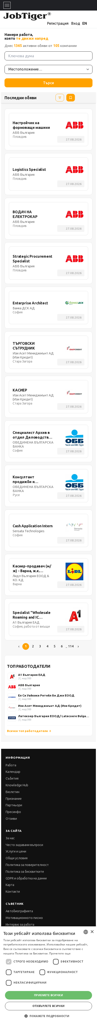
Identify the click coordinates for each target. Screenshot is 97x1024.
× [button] (92, 932)
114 (71, 646)
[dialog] (48, 975)
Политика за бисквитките (25, 871)
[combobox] (85, 932)
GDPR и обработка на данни (26, 878)
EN (84, 23)
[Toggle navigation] (7, 5)
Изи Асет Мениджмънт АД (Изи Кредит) (49, 706)
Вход (75, 23)
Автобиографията (19, 911)
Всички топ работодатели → (29, 730)
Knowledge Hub (17, 785)
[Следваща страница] (78, 646)
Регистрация (58, 23)
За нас (10, 838)
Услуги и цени (16, 851)
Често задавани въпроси (24, 845)
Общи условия (17, 858)
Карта (10, 885)
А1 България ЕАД (31, 675)
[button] (48, 1016)
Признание (14, 798)
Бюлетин (12, 792)
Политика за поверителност (27, 865)
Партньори (14, 805)
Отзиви (11, 818)
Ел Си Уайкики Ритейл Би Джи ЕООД (46, 695)
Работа (11, 765)
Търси (48, 83)
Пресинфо (13, 812)
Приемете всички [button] (48, 995)
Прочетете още (60, 953)
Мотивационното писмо (24, 918)
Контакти (13, 891)
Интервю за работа (20, 924)
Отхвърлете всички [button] (48, 1006)
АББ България (29, 685)
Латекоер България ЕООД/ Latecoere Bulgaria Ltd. (53, 716)
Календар (13, 771)
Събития (12, 778)
